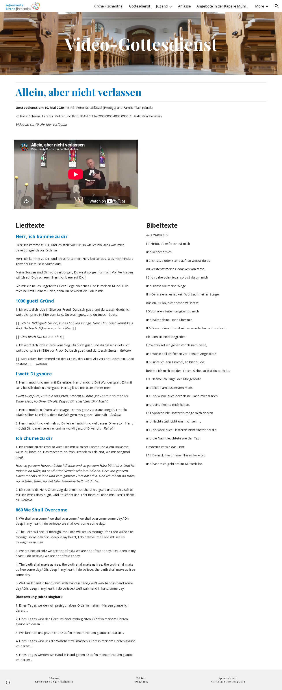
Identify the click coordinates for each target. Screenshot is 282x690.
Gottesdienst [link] (139, 6)
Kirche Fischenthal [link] (108, 6)
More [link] (259, 6)
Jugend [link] (162, 6)
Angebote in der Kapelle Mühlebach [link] (223, 6)
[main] (141, 43)
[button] (276, 6)
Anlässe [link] (184, 6)
